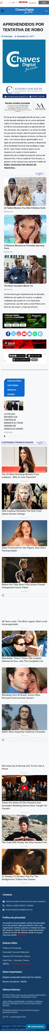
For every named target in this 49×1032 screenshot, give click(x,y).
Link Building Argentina (21, 964)
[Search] (46, 11)
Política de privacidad (14, 917)
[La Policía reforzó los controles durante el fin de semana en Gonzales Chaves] (13, 405)
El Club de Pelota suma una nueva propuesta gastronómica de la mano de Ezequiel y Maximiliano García (24, 996)
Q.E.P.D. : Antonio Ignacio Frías (14, 1017)
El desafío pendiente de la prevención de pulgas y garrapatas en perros (21, 1011)
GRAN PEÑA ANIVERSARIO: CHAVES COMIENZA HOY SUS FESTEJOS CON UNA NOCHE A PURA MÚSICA (23, 1003)
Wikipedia (22, 935)
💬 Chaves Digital (36, 1027)
